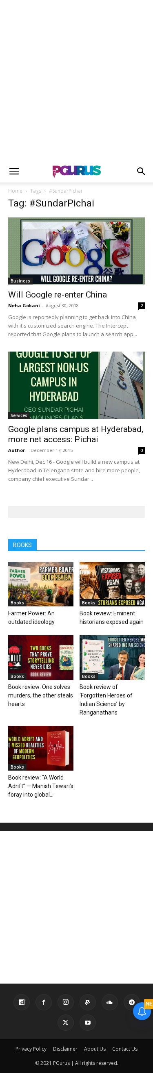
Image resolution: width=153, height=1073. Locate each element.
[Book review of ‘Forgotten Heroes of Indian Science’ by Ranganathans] (112, 657)
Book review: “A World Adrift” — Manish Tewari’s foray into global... (40, 786)
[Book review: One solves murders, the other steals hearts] (40, 657)
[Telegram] (132, 1002)
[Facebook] (43, 1002)
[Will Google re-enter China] (76, 251)
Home (15, 190)
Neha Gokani (24, 305)
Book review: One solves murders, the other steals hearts (40, 695)
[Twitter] (66, 1022)
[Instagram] (66, 1002)
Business (20, 281)
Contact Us (124, 1048)
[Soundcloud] (110, 1002)
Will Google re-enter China (57, 295)
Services (19, 415)
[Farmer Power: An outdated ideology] (40, 584)
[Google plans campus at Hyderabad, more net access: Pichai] (76, 385)
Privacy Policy (31, 1048)
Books (17, 603)
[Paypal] (88, 1002)
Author (16, 450)
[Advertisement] (76, 80)
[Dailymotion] (21, 1002)
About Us (95, 1048)
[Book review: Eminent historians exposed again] (112, 584)
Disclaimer (65, 1048)
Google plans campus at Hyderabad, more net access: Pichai (75, 434)
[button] (14, 171)
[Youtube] (88, 1022)
